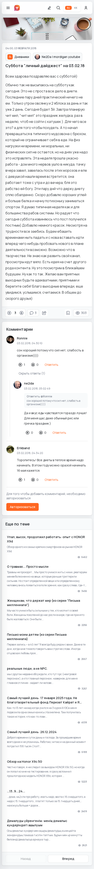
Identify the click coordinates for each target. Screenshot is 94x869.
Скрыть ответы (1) (32, 373)
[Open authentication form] (86, 8)
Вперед (68, 858)
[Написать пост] (49, 8)
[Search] (58, 8)
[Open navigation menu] (8, 8)
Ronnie (22, 338)
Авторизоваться (22, 507)
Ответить (51, 365)
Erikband (23, 448)
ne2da (29, 383)
